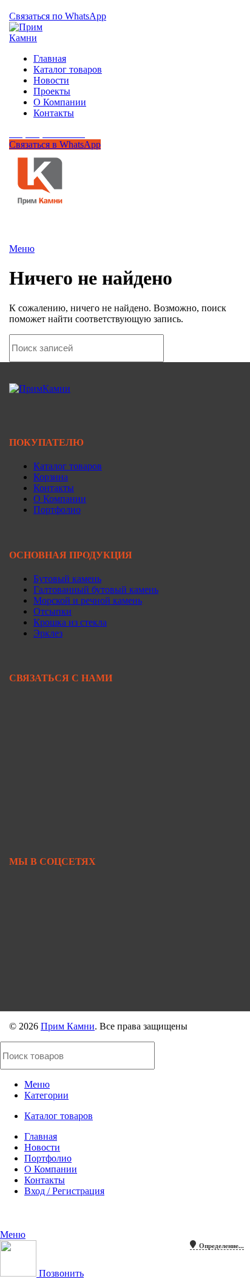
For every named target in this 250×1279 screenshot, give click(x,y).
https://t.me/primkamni (52, 954)
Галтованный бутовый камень (95, 589)
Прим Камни (68, 1026)
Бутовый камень (67, 578)
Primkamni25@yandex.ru (58, 789)
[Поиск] (224, 348)
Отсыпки (52, 611)
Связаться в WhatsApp (55, 144)
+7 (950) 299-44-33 (47, 5)
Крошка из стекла (70, 622)
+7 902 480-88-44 (44, 740)
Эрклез (47, 633)
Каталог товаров (67, 466)
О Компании (59, 499)
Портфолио (57, 509)
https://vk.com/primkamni (58, 913)
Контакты (53, 488)
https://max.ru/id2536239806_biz (72, 995)
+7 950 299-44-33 (44, 729)
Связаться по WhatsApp (57, 16)
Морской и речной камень (87, 600)
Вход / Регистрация (64, 1191)
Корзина (50, 477)
